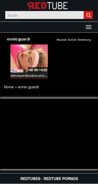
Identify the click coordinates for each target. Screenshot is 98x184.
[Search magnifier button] (89, 15)
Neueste (62, 40)
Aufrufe (72, 40)
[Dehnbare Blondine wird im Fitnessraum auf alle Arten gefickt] (29, 58)
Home (9, 86)
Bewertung (84, 40)
